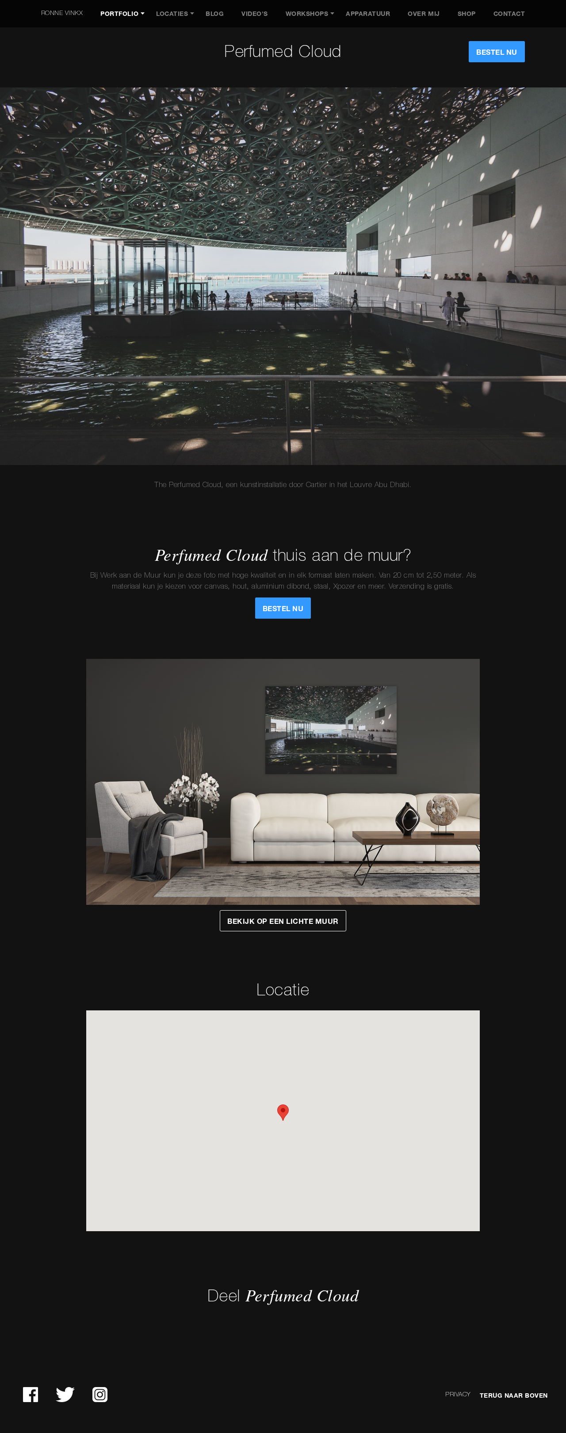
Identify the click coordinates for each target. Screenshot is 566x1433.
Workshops (307, 14)
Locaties (172, 14)
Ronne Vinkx (62, 13)
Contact (509, 14)
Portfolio (119, 14)
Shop (467, 14)
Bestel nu (496, 52)
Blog (215, 14)
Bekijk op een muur (283, 921)
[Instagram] (100, 1395)
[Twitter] (65, 1395)
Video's (254, 14)
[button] (283, 1112)
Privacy (458, 1395)
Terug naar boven (514, 1395)
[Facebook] (30, 1395)
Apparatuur (368, 14)
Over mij (424, 14)
